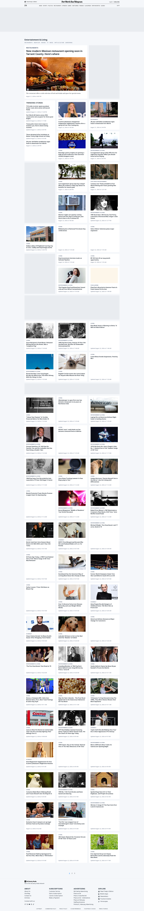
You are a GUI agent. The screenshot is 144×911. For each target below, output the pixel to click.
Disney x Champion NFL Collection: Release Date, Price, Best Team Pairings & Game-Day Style (39, 699)
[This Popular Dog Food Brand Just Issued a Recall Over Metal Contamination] (72, 275)
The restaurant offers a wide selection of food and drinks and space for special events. (53, 93)
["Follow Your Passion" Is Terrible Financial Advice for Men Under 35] (39, 405)
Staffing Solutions (79, 902)
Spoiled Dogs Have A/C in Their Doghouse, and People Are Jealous (102, 793)
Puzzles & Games (105, 899)
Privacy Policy (63, 908)
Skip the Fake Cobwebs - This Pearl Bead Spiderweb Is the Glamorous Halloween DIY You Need (71, 699)
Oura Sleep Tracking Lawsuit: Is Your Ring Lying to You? (70, 479)
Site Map (27, 893)
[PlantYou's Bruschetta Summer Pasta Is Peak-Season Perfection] (104, 275)
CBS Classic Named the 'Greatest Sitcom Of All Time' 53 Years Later (72, 838)
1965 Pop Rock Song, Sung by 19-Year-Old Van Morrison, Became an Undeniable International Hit (72, 344)
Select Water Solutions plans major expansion (102, 230)
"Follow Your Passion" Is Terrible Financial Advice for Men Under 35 (37, 418)
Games (69, 5)
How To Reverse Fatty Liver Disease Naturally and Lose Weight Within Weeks (70, 606)
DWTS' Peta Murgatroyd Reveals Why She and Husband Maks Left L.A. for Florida (70, 544)
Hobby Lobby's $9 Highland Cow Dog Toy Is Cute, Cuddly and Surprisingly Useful (39, 247)
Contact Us (27, 895)
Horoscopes (104, 901)
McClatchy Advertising (81, 891)
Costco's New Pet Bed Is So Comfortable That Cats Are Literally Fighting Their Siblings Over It (39, 731)
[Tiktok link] (33, 904)
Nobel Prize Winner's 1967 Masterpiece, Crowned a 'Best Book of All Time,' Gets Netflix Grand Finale (104, 512)
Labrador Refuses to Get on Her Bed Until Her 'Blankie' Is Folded (70, 637)
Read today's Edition (32, 1)
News (40, 5)
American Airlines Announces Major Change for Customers (102, 620)
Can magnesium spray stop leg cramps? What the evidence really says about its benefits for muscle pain (71, 185)
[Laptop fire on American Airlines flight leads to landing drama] (104, 405)
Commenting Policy (50, 908)
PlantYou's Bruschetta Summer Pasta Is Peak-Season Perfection (104, 288)
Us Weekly (29, 539)
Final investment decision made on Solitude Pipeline (70, 259)
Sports (45, 5)
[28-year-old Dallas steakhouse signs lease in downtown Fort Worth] (104, 109)
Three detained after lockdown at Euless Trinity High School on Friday (38, 135)
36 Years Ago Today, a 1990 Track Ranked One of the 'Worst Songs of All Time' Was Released (39, 558)
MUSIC (51, 42)
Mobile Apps (104, 894)
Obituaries (75, 5)
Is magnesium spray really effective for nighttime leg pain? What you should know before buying (104, 154)
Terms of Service (103, 908)
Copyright (39, 908)
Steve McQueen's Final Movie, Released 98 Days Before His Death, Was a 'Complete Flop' (39, 344)
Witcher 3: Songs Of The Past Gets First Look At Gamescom (104, 806)
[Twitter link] (27, 904)
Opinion (64, 5)
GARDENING (68, 42)
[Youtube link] (29, 904)
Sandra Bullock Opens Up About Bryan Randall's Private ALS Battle (103, 667)
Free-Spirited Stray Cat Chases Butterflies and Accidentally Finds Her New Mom (103, 855)
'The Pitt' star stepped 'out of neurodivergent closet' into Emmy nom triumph (71, 823)
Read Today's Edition (106, 891)
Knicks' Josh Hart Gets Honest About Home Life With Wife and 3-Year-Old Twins (38, 544)
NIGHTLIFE (37, 42)
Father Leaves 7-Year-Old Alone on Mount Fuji (37, 588)
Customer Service (54, 891)
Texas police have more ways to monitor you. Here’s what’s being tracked (37, 125)
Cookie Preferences (75, 908)
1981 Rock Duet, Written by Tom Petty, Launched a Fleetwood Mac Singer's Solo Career (104, 216)
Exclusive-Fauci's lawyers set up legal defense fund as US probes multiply (38, 823)
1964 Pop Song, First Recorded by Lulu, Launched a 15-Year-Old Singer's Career (39, 479)
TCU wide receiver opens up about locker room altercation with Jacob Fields (38, 108)
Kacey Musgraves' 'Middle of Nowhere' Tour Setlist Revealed (71, 511)
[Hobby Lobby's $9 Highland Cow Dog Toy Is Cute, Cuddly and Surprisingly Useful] (39, 234)
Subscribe (117, 1)
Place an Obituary (79, 900)
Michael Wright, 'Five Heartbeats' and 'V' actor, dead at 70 (104, 526)
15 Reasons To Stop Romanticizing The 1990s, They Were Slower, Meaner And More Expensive (103, 699)
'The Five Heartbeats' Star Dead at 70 (38, 666)
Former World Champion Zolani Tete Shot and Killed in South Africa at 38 (103, 575)
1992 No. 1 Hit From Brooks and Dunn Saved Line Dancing (70, 793)
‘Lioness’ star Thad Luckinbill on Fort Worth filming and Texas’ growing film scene (103, 185)
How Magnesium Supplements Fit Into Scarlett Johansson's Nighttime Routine (39, 762)
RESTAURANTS (28, 42)
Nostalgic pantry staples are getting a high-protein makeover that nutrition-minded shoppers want (71, 154)
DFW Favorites (96, 5)
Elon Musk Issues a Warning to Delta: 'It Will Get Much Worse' (104, 326)
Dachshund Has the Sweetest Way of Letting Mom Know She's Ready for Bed (71, 575)
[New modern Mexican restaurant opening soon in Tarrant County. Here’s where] (56, 74)
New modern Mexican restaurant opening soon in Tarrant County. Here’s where (54, 52)
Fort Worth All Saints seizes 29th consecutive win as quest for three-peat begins (39, 117)
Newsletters (104, 896)
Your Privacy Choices (90, 908)
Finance (81, 5)
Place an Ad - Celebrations (82, 897)
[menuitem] (25, 5)
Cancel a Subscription (56, 895)
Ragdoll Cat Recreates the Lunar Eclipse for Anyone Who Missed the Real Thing (71, 374)
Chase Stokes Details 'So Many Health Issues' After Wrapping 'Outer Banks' (38, 637)
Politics (50, 5)
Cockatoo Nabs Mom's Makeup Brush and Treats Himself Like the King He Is (39, 793)
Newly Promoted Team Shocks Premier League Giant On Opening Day (39, 494)
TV (47, 42)
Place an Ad (77, 893)
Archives (27, 897)
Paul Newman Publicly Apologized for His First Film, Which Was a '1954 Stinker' (39, 855)
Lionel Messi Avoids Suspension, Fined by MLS (104, 357)
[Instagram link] (31, 904)
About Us (27, 891)
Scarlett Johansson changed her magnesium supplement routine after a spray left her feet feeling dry (71, 123)
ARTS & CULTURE (59, 42)
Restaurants (57, 5)
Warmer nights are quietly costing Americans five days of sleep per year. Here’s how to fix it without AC (71, 216)
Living (60, 119)
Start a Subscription (55, 893)
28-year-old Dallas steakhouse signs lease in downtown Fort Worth (38, 142)
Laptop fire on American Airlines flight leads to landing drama (103, 418)
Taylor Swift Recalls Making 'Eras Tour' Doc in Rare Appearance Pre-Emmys (103, 731)
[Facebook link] (25, 904)
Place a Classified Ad (80, 895)
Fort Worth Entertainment (99, 181)
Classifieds (88, 5)
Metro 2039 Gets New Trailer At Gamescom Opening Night (101, 745)
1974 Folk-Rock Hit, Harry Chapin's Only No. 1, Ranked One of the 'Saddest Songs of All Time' (104, 448)
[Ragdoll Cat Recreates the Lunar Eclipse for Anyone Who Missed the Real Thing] (72, 361)
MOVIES (43, 42)
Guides (103, 5)
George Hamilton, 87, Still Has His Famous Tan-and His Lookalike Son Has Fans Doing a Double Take (39, 448)
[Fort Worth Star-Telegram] (72, 2)
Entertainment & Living (98, 150)
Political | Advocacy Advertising (83, 904)
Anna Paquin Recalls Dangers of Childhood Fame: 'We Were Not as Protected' (102, 606)
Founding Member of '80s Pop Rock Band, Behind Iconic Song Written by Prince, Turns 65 (70, 668)
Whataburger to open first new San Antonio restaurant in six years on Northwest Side (70, 402)
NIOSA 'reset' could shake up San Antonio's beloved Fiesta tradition (69, 430)
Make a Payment (54, 897)
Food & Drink (94, 285)
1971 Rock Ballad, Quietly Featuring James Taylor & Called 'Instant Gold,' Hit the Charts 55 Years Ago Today (71, 731)
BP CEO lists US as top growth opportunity (100, 259)
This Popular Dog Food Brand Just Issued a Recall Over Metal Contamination (71, 288)
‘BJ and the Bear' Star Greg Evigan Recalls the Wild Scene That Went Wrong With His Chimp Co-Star (39, 375)
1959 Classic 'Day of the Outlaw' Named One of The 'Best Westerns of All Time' (71, 745)
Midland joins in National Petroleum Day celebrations (72, 230)
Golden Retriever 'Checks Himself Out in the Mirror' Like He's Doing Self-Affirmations (104, 480)
